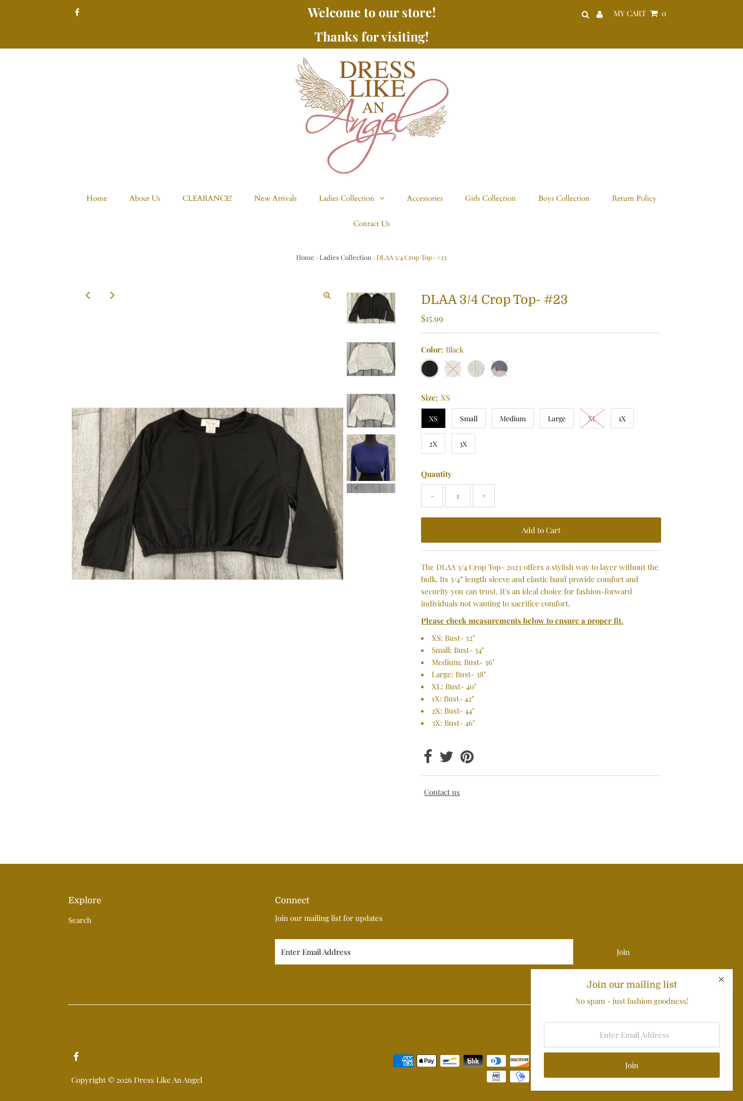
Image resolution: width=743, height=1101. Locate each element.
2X (433, 444)
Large (557, 418)
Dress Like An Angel (168, 1080)
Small (469, 418)
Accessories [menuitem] (425, 198)
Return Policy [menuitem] (634, 198)
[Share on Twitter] (446, 759)
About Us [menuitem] (144, 198)
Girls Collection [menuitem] (490, 198)
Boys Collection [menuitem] (564, 198)
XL (592, 418)
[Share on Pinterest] (467, 759)
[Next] (113, 295)
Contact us (442, 792)
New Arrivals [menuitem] (275, 198)
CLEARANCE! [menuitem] (207, 198)
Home (305, 257)
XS (433, 418)
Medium (513, 418)
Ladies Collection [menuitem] (347, 198)
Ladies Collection (345, 257)
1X (622, 418)
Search (79, 920)
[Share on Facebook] (428, 759)
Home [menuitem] (96, 198)
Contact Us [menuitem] (371, 223)
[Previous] (88, 295)
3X (463, 444)
